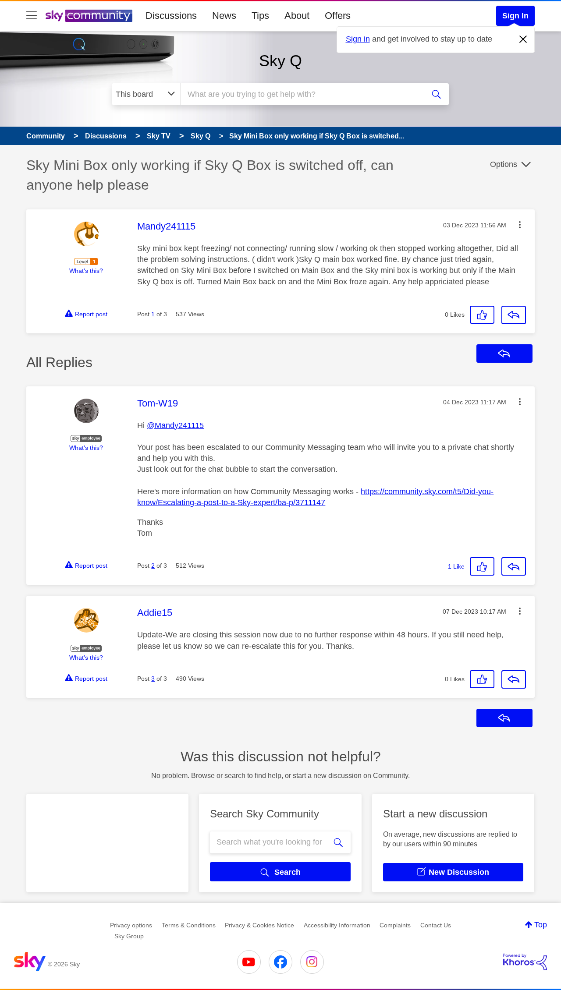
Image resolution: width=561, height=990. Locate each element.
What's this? (86, 270)
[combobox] (301, 94)
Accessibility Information (337, 925)
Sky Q (280, 61)
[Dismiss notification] (523, 39)
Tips (260, 15)
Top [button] (540, 924)
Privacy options (131, 925)
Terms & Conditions (189, 925)
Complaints (395, 925)
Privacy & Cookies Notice (259, 925)
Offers (338, 15)
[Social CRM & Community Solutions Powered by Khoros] (525, 962)
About (296, 15)
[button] (520, 225)
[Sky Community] (89, 15)
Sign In (515, 15)
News (224, 15)
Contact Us (435, 925)
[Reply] (513, 315)
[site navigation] (31, 16)
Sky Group (129, 936)
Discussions (171, 15)
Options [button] (503, 164)
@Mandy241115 (175, 425)
